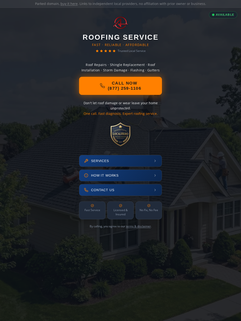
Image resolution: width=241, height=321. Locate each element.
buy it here (69, 3)
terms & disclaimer (138, 226)
